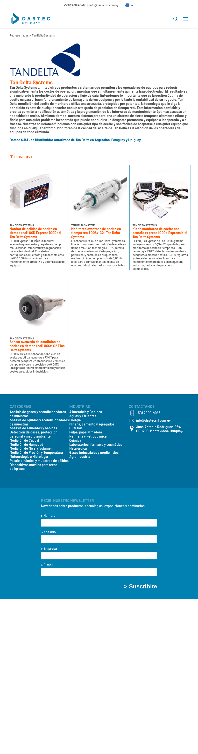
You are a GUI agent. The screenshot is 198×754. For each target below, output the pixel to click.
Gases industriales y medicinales (94, 452)
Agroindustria (79, 457)
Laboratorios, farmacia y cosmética (95, 445)
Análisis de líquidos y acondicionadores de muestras (39, 422)
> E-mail (47, 565)
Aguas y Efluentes (82, 416)
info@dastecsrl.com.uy (103, 5)
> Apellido (48, 532)
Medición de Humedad (26, 445)
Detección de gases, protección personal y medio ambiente (33, 434)
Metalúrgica (78, 448)
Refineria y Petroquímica (87, 436)
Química (75, 440)
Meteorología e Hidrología (29, 457)
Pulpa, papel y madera (85, 432)
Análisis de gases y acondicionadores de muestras (38, 414)
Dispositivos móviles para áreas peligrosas (33, 467)
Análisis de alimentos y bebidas (33, 428)
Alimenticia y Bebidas (85, 412)
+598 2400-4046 (74, 5)
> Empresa (49, 548)
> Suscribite (140, 586)
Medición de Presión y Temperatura (36, 452)
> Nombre (48, 515)
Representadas (19, 35)
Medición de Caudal (24, 440)
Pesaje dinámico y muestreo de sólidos (39, 461)
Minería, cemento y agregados (91, 424)
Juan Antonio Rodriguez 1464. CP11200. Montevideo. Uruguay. (159, 429)
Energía (75, 420)
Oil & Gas (76, 428)
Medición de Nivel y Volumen (31, 448)
